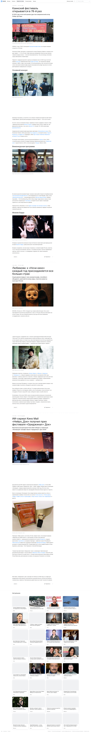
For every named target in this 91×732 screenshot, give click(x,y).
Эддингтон (21, 134)
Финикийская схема (43, 131)
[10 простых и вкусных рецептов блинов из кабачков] (54, 704)
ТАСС (22, 5)
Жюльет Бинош (27, 124)
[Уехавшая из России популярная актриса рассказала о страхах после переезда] (54, 604)
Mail (1, 731)
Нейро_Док (41, 484)
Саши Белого (21, 540)
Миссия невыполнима (41, 197)
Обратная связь (86, 731)
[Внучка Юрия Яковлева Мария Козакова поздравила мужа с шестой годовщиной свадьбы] (37, 637)
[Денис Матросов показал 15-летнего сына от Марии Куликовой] (54, 688)
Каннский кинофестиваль (35, 46)
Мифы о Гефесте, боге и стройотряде (21, 496)
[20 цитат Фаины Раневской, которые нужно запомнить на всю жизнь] (37, 654)
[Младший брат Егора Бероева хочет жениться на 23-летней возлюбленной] (71, 688)
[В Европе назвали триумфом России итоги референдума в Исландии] (71, 704)
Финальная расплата (17, 197)
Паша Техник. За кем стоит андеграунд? (41, 496)
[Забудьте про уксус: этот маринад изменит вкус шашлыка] (71, 621)
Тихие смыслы (38, 494)
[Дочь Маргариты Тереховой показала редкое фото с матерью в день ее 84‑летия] (20, 637)
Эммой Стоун (16, 136)
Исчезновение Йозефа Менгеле (20, 195)
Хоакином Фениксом (45, 134)
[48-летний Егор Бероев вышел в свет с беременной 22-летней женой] (71, 721)
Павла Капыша (15, 542)
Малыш (39, 373)
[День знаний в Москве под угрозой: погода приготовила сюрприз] (20, 704)
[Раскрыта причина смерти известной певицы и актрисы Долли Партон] (20, 654)
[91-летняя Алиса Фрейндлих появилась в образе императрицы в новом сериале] (37, 671)
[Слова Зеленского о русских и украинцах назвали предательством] (71, 671)
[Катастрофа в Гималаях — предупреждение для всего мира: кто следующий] (37, 604)
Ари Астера (36, 134)
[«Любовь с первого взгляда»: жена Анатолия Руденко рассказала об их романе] (37, 621)
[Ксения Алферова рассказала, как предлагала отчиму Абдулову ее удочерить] (20, 604)
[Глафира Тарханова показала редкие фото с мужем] (54, 621)
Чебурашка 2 (17, 375)
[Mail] (1, 1)
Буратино (45, 373)
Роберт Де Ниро (34, 61)
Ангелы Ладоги (32, 373)
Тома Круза (28, 200)
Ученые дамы (47, 494)
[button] (32, 30)
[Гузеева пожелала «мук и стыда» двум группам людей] (71, 654)
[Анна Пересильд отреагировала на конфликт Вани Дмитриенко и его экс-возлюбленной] (54, 654)
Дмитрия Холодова (41, 542)
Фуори (41, 139)
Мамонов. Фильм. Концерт (39, 552)
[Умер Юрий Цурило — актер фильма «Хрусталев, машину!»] (37, 721)
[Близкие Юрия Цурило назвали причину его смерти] (54, 671)
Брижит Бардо (19, 244)
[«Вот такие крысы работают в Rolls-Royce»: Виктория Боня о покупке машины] (20, 621)
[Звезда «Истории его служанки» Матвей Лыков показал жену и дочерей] (54, 721)
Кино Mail (23, 415)
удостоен (18, 61)
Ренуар (37, 142)
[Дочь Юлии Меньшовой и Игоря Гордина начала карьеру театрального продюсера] (71, 637)
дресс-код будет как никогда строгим (38, 205)
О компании (5, 731)
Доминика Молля (16, 127)
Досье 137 (31, 126)
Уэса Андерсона (34, 132)
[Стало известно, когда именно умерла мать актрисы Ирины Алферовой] (20, 671)
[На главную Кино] (4, 1)
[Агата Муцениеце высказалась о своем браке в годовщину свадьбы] (20, 688)
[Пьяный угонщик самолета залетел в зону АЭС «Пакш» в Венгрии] (71, 604)
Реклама (9, 731)
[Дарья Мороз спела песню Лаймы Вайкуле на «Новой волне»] (37, 688)
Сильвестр (42, 539)
